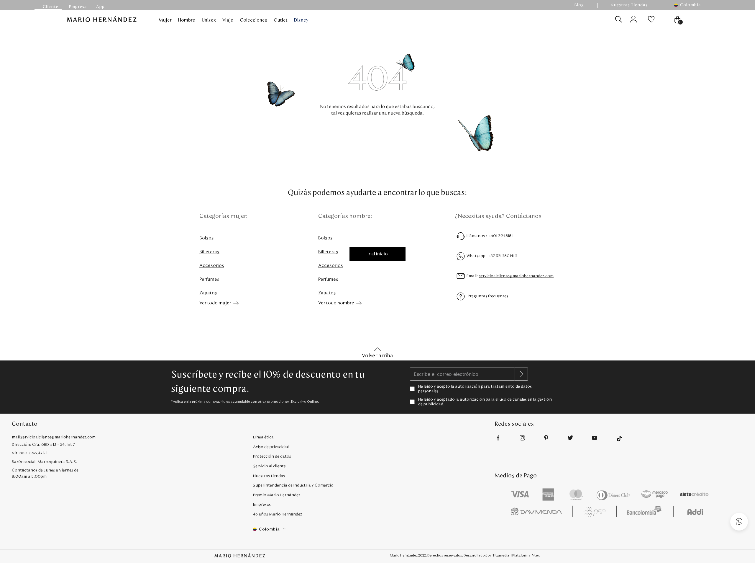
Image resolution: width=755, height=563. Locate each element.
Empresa (78, 7)
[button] (690, 5)
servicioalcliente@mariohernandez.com (516, 276)
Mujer (165, 20)
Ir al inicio (377, 254)
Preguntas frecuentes (488, 296)
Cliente (50, 7)
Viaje (227, 20)
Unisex (209, 20)
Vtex (536, 555)
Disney (301, 20)
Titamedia (501, 555)
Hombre (186, 20)
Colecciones (253, 20)
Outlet (281, 20)
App (100, 7)
